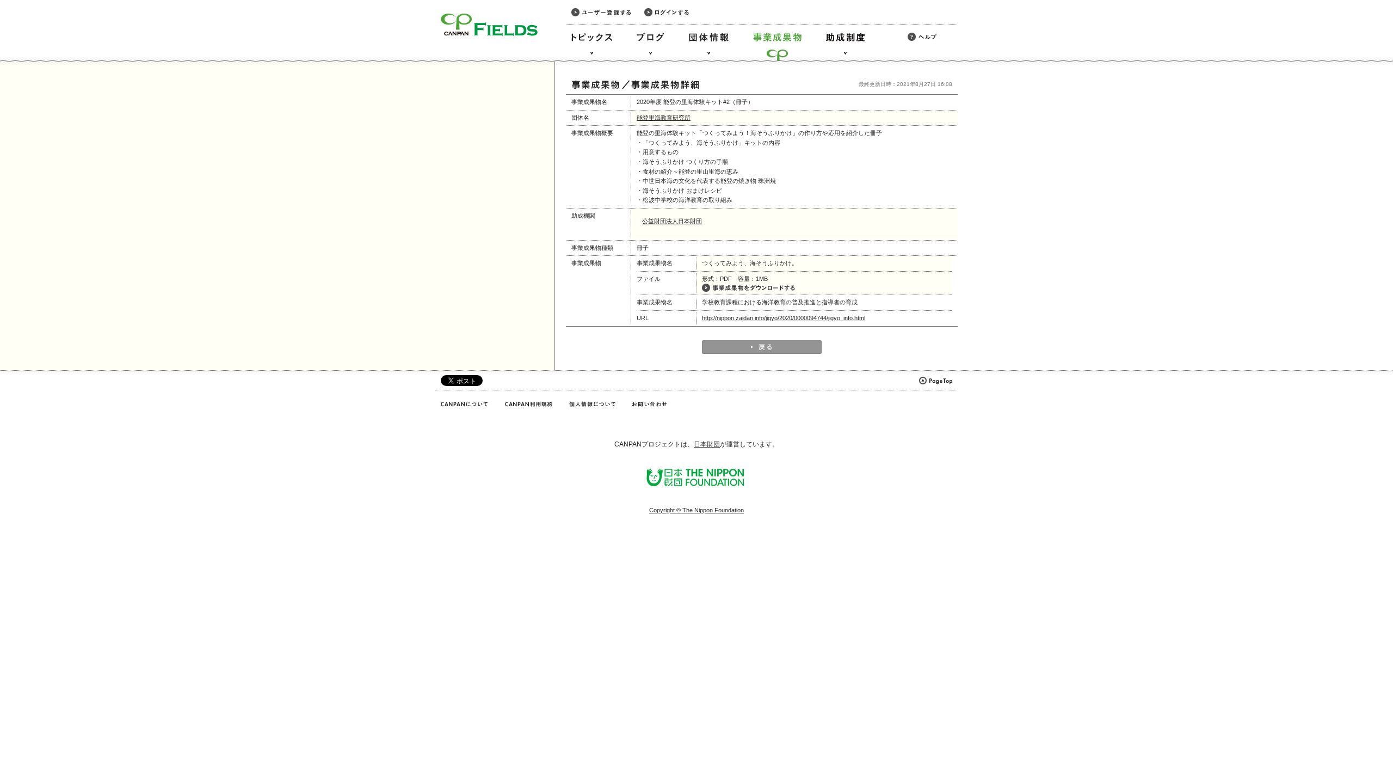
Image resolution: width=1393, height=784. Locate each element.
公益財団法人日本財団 (672, 221)
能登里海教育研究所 (664, 117)
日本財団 (707, 444)
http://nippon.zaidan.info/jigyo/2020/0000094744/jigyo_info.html (783, 318)
